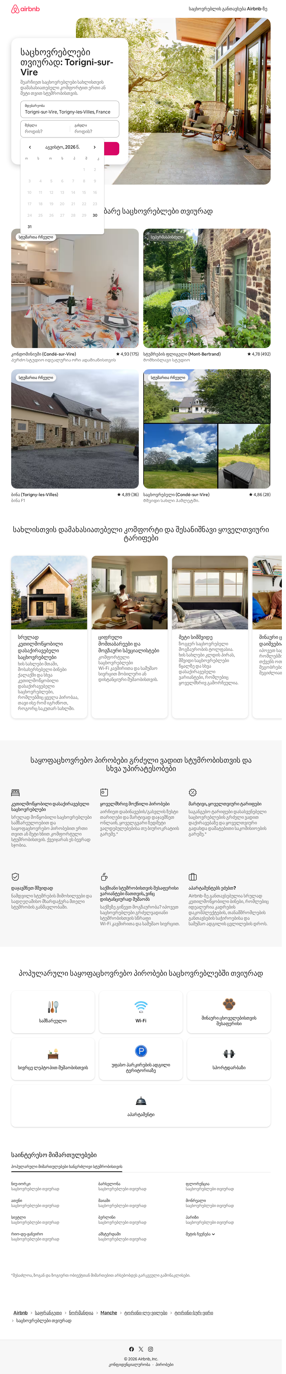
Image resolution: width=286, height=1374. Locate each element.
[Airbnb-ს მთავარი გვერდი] (25, 9)
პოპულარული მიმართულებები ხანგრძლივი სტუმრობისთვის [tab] (66, 1166)
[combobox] (70, 111)
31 (30, 226)
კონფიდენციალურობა (129, 1364)
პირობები (164, 1364)
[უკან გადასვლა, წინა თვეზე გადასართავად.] (30, 147)
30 (95, 215)
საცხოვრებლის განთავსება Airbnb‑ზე (228, 9)
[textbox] (45, 131)
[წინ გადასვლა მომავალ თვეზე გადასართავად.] (94, 147)
